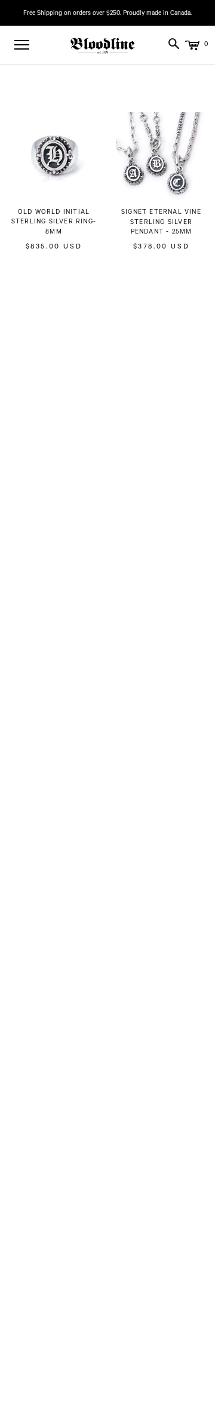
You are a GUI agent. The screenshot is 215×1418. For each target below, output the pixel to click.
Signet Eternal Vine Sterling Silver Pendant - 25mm (161, 223)
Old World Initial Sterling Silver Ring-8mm (53, 223)
